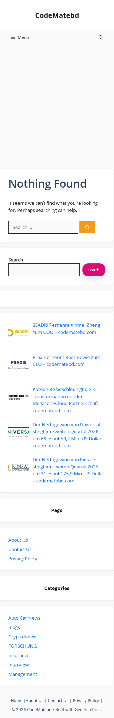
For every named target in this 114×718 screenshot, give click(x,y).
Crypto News (22, 636)
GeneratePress (88, 709)
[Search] (87, 227)
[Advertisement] (57, 103)
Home (16, 700)
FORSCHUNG (22, 646)
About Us (18, 540)
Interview (18, 665)
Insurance (19, 655)
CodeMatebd (57, 15)
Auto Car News (24, 618)
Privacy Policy (22, 558)
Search (15, 260)
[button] (100, 37)
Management (22, 674)
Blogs (14, 627)
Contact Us (20, 549)
